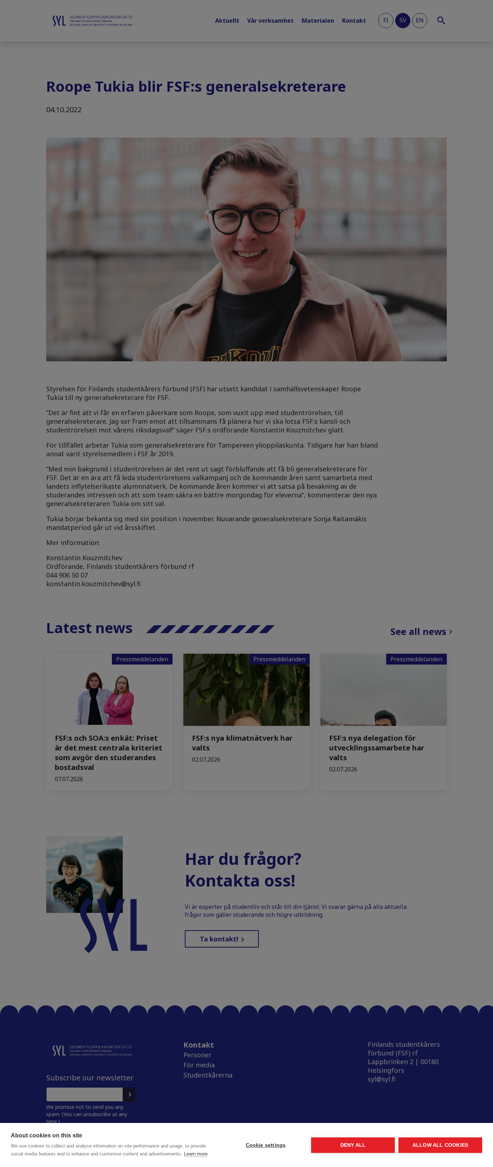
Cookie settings (266, 1145)
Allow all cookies (440, 1145)
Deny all (353, 1145)
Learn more (196, 1154)
